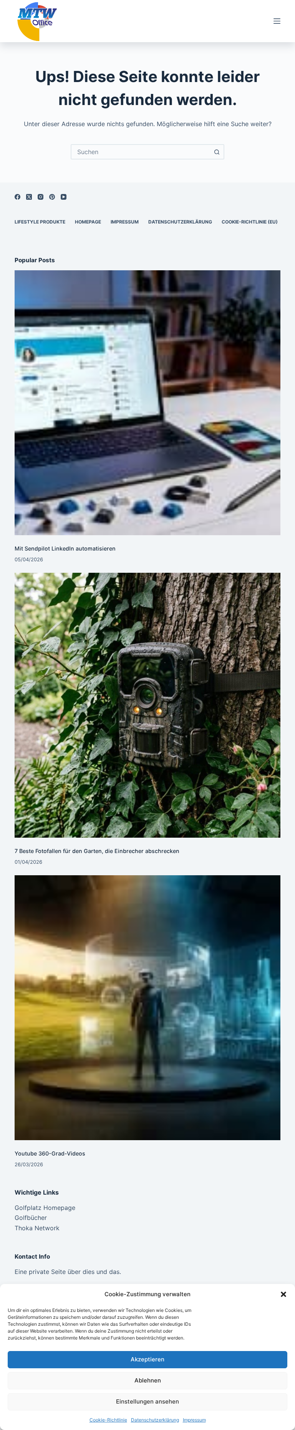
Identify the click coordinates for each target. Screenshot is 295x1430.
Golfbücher (31, 1217)
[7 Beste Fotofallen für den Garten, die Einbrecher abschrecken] (147, 705)
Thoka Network (37, 1228)
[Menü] (276, 21)
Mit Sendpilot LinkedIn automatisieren (65, 548)
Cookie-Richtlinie (108, 1420)
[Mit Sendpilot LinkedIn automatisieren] (147, 402)
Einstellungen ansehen (147, 1401)
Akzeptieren (147, 1359)
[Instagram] (40, 197)
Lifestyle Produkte (40, 222)
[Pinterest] (52, 197)
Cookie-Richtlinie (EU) (250, 222)
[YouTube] (63, 197)
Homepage (88, 222)
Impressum (194, 1420)
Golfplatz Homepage (45, 1207)
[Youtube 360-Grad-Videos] (147, 1007)
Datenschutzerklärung (155, 1420)
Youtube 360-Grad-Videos (50, 1153)
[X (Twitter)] (29, 197)
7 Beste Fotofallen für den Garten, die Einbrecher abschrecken (97, 851)
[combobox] (140, 151)
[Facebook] (17, 197)
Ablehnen (147, 1380)
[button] (283, 1294)
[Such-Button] (217, 152)
